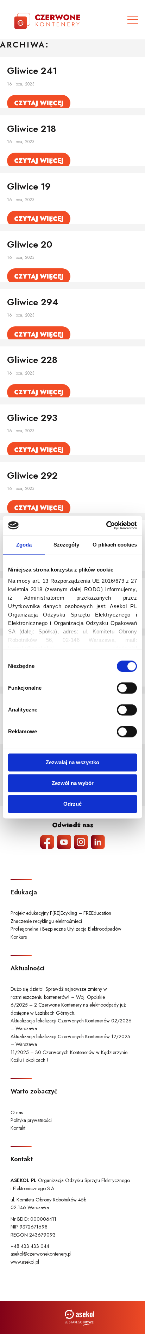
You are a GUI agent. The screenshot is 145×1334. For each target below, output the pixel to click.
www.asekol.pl (25, 1261)
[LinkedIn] (98, 842)
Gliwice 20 (29, 244)
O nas (17, 1112)
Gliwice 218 (31, 128)
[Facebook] (47, 842)
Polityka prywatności (31, 1120)
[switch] (127, 688)
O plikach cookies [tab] (115, 545)
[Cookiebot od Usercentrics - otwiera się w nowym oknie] (106, 525)
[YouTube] (64, 842)
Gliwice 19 (29, 186)
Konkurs (19, 936)
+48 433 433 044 (30, 1246)
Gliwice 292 (32, 475)
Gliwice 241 (32, 70)
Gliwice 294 (32, 302)
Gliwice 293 (32, 417)
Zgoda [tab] (24, 545)
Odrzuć (72, 804)
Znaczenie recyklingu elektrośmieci (46, 921)
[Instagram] (81, 842)
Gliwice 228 (32, 359)
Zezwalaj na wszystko (72, 762)
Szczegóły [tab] (66, 545)
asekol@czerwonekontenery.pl (41, 1253)
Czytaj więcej (38, 103)
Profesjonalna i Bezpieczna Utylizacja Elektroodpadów (66, 928)
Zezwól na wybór (73, 783)
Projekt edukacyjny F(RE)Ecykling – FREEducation (61, 913)
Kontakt (18, 1127)
